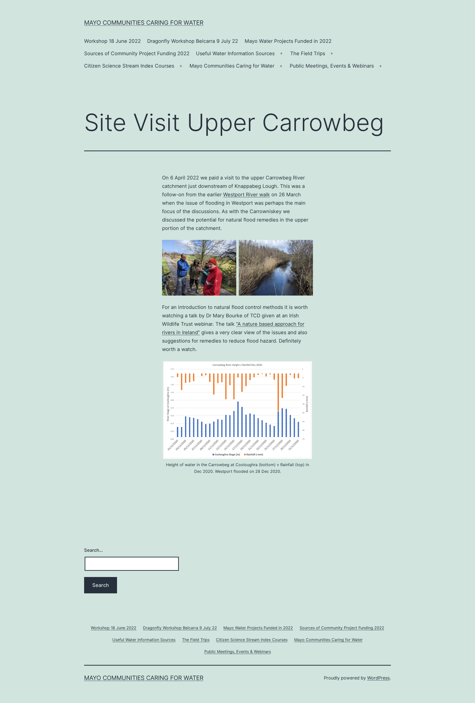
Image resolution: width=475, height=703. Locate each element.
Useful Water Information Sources (235, 53)
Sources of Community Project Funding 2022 (137, 53)
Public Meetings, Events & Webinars (332, 66)
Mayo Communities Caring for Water (143, 22)
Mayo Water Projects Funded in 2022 (288, 41)
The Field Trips (307, 53)
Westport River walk (246, 195)
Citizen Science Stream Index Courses (129, 66)
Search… (93, 550)
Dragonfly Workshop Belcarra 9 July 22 (192, 41)
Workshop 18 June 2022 (112, 41)
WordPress (378, 677)
